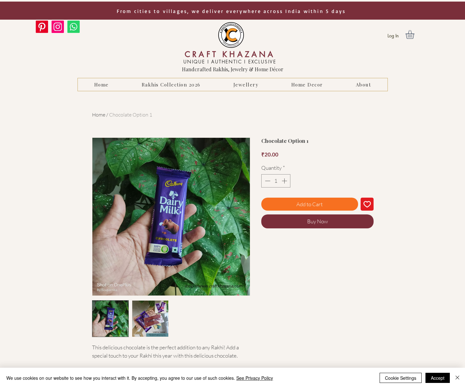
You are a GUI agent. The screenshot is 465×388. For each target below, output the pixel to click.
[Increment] (285, 181)
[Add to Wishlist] (367, 204)
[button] (415, 34)
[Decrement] (267, 181)
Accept (437, 378)
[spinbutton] (276, 181)
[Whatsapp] (73, 27)
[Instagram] (58, 27)
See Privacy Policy (254, 378)
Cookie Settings (400, 378)
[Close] (457, 378)
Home (98, 114)
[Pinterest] (42, 27)
